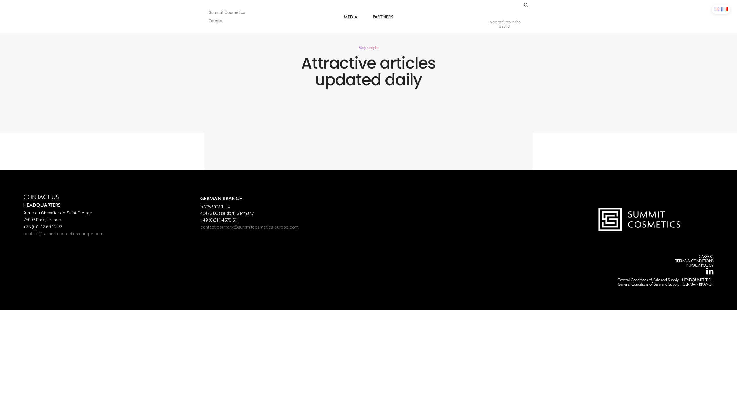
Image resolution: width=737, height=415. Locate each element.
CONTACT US (41, 197)
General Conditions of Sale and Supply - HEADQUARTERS (663, 279)
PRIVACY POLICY (700, 265)
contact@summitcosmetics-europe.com (63, 233)
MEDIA (350, 17)
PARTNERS (383, 17)
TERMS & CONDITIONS (694, 260)
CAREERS (706, 256)
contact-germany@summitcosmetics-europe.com (249, 227)
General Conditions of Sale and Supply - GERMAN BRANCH (666, 284)
